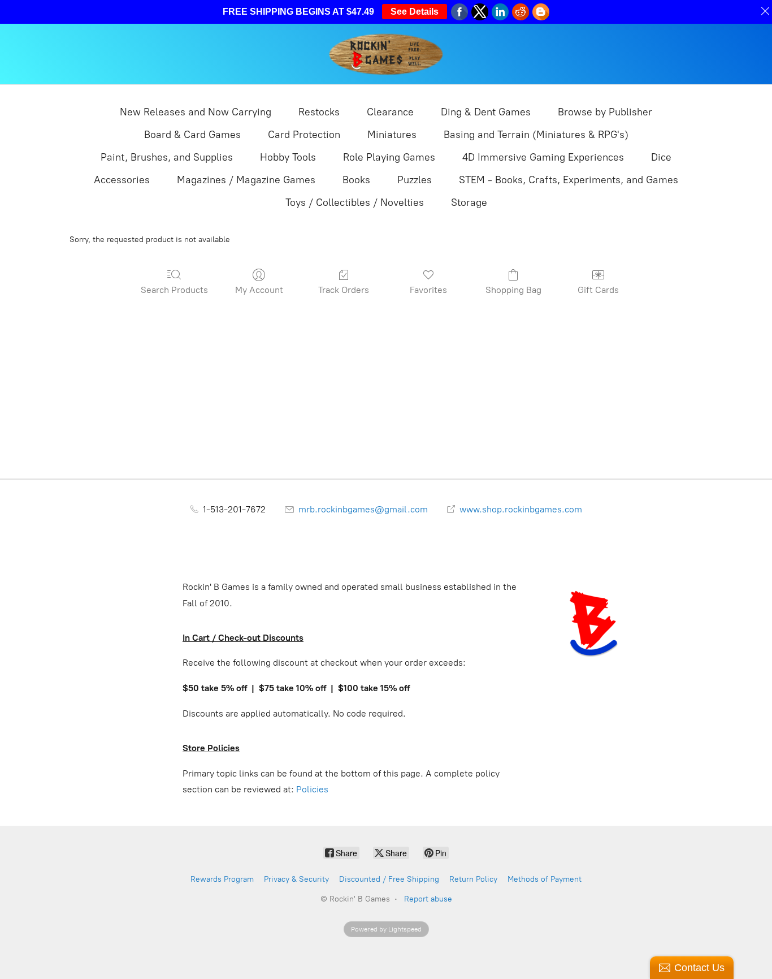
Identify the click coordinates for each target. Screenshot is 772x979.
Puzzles (414, 180)
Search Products (174, 289)
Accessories (122, 180)
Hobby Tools (288, 157)
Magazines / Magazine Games (246, 180)
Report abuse (428, 899)
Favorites (428, 289)
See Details (415, 11)
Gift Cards (598, 289)
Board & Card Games (192, 134)
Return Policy (473, 879)
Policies (312, 789)
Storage (469, 202)
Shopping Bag (513, 289)
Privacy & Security (296, 879)
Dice (661, 157)
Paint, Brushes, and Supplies (167, 157)
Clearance (390, 112)
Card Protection (304, 134)
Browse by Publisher (605, 112)
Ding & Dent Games (486, 112)
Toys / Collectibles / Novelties (354, 202)
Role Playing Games (389, 157)
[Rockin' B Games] (386, 54)
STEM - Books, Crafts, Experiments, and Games (568, 180)
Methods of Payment (545, 879)
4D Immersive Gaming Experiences (543, 157)
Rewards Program (222, 879)
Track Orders (343, 289)
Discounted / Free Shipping (389, 879)
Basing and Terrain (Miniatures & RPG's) (536, 134)
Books (356, 180)
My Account (259, 289)
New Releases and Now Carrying (195, 112)
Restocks (319, 112)
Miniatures (392, 134)
